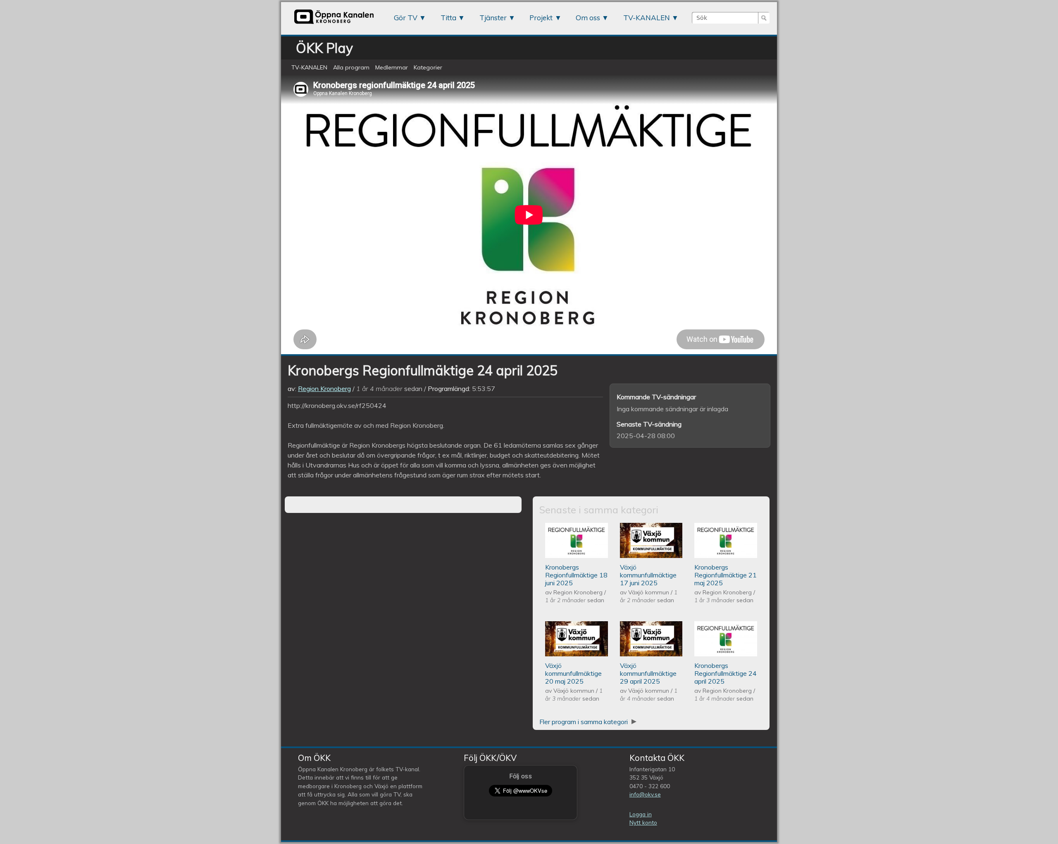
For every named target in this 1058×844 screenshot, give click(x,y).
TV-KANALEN (646, 17)
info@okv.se (645, 794)
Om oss (588, 17)
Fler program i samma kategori (584, 722)
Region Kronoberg (324, 388)
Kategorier (428, 67)
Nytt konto (643, 822)
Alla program (351, 67)
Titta (448, 17)
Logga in (640, 814)
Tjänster (493, 17)
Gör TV (405, 17)
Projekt (541, 17)
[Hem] (334, 23)
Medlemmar (391, 67)
